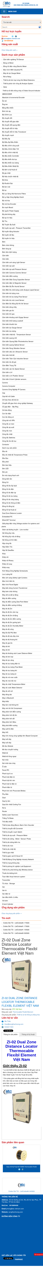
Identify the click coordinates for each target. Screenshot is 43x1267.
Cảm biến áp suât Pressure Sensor (14, 269)
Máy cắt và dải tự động (10, 595)
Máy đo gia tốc (7, 643)
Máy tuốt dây (6, 739)
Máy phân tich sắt (8, 718)
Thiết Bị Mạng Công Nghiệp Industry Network (18, 859)
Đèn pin (5, 472)
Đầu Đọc (5, 458)
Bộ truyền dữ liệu (8, 235)
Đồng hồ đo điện (8, 489)
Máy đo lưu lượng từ (9, 674)
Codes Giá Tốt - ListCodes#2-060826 (16, 933)
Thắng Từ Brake (8, 818)
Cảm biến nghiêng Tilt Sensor (13, 59)
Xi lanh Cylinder (7, 904)
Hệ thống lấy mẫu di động (11, 536)
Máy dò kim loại (7, 657)
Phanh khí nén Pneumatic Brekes (13, 791)
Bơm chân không (8, 245)
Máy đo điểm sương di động (12, 605)
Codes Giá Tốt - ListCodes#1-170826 (16, 926)
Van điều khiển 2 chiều (10, 897)
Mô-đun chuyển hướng (10, 749)
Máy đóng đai (7, 694)
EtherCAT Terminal (8, 520)
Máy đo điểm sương (9, 598)
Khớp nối (5, 557)
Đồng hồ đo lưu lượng (9, 496)
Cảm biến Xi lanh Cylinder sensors (14, 379)
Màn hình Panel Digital (10, 584)
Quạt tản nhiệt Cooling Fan (11, 804)
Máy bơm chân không (9, 591)
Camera (5, 382)
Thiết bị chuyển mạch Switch (12, 832)
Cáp (3, 393)
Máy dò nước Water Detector (12, 687)
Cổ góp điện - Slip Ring (10, 407)
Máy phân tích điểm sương (11, 712)
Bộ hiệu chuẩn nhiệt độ (10, 176)
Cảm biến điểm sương (10, 276)
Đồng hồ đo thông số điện (11, 503)
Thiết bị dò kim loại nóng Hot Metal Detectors (19, 80)
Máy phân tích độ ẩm (9, 715)
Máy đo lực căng (8, 660)
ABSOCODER (7, 94)
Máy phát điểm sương (9, 725)
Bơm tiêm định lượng (9, 252)
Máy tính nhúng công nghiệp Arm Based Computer (20, 736)
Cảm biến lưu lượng (9, 331)
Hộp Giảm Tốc (7, 547)
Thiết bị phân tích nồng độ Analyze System (18, 83)
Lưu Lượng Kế (7, 574)
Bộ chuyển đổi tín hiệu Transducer (14, 132)
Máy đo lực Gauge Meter (12, 73)
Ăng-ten (5, 104)
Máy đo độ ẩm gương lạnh (11, 622)
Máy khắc (5, 701)
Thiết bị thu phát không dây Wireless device (17, 870)
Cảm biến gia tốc (8, 310)
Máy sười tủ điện (8, 729)
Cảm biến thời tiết (8, 355)
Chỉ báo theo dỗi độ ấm (10, 400)
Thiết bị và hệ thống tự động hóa (28, 1015)
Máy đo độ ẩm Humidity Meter (12, 626)
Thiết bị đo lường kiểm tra (11, 842)
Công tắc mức (7, 431)
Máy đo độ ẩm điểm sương (11, 619)
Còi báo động (7, 410)
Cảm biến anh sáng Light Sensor (13, 262)
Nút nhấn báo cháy (8, 763)
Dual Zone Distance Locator (12, 513)
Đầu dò (4, 451)
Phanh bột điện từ (8, 777)
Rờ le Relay (7, 76)
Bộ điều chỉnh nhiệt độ (10, 152)
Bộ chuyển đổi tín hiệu (10, 128)
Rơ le (4, 808)
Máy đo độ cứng (8, 629)
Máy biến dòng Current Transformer (14, 588)
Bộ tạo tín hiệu (7, 218)
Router (4, 811)
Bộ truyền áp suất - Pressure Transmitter (16, 228)
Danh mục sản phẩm (9, 448)
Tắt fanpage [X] (38, 1254)
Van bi (4, 890)
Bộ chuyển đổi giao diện (10, 121)
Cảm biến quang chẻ (9, 338)
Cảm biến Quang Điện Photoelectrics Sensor (17, 341)
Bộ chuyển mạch (8, 135)
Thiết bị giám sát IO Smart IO (12, 856)
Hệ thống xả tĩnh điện (9, 540)
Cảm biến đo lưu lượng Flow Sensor (14, 297)
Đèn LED (5, 468)
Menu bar (12, 11)
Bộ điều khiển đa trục (9, 159)
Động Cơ (5, 482)
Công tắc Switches (8, 437)
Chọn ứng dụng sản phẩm (11, 913)
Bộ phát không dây (8, 214)
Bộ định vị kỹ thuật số (9, 169)
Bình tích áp (6, 111)
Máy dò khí (6, 646)
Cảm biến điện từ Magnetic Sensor (14, 283)
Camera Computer (8, 386)
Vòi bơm (5, 900)
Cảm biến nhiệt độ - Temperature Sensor (16, 334)
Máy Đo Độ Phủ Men (9, 633)
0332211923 (9, 1027)
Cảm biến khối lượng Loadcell (12, 321)
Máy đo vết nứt (7, 691)
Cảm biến (5, 255)
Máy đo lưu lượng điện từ (11, 663)
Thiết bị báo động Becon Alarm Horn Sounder (18, 825)
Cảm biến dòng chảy (9, 307)
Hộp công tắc (6, 543)
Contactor (5, 444)
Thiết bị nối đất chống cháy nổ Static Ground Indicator (21, 90)
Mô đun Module (7, 746)
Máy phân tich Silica (9, 722)
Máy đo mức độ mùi (9, 681)
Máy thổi (5, 732)
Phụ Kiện (5, 794)
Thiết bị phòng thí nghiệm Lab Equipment (16, 866)
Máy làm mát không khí (10, 705)
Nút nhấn (5, 760)
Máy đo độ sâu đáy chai (10, 636)
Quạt (4, 797)
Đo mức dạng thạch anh (10, 475)
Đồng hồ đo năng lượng (10, 499)
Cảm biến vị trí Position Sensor (13, 376)
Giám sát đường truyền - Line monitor (15, 529)
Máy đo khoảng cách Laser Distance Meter (17, 653)
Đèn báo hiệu (7, 465)
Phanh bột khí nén (8, 780)
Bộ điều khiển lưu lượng (10, 163)
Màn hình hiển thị (8, 581)
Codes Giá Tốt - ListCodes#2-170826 (16, 923)
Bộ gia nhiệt (6, 173)
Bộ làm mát (6, 187)
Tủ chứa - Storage (8, 883)
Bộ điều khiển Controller (10, 156)
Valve (5, 87)
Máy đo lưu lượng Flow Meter (12, 667)
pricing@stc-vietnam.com (12, 38)
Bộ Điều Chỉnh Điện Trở (10, 149)
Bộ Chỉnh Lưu (7, 114)
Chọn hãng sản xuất (9, 50)
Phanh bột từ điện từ (9, 784)
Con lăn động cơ (8, 417)
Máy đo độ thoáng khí (9, 639)
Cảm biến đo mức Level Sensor (13, 300)
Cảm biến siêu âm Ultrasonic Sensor (15, 352)
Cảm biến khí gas (8, 314)
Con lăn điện (6, 413)
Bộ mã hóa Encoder (9, 204)
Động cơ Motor (8, 63)
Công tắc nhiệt (7, 434)
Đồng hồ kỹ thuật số (9, 510)
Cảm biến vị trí (7, 372)
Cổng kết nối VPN (8, 420)
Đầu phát (5, 461)
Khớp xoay (6, 567)
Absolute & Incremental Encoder (13, 97)
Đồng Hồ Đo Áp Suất (9, 486)
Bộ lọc (4, 190)
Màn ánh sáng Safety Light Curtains (14, 578)
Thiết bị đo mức (7, 846)
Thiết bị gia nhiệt (8, 852)
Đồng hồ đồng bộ (8, 506)
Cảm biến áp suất (8, 266)
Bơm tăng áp (6, 248)
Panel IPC (5, 770)
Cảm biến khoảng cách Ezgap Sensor (15, 317)
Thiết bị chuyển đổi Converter (12, 828)
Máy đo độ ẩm (7, 608)
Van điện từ (6, 894)
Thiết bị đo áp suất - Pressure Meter (14, 835)
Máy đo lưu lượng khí (9, 670)
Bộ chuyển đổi (7, 118)
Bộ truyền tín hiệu (8, 238)
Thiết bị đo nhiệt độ (9, 849)
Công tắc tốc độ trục (9, 441)
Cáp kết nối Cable (8, 396)
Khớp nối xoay (7, 564)
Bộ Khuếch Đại (7, 183)
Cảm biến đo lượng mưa (10, 293)
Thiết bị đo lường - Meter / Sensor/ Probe (16, 839)
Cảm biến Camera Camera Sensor (14, 273)
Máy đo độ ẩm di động (10, 615)
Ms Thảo (8, 1021)
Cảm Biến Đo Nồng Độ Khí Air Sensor (15, 303)
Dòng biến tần (7, 479)
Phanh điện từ (7, 787)
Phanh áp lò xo (7, 773)
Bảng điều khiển (7, 108)
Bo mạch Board (7, 207)
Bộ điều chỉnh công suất (10, 145)
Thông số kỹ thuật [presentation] (28, 1034)
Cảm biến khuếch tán (9, 324)
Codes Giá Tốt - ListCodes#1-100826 (16, 930)
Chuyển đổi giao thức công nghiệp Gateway (17, 403)
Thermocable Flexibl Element (23, 1012)
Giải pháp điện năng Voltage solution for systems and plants (20, 525)
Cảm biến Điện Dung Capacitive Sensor (16, 279)
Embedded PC (7, 516)
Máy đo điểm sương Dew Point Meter (15, 602)
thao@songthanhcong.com (14, 1024)
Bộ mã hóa (6, 200)
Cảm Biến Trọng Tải (9, 365)
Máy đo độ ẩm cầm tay (10, 612)
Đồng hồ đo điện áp (9, 492)
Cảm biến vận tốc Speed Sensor (13, 369)
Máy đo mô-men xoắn (10, 677)
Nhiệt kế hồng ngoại (9, 756)
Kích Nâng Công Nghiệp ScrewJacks (15, 571)
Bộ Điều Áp (6, 139)
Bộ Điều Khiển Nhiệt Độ (10, 166)
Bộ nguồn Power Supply (10, 211)
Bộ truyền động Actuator (10, 231)
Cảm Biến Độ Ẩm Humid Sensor (13, 286)
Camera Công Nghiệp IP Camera (13, 389)
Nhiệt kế (5, 753)
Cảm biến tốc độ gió (9, 362)
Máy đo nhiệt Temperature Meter (13, 684)
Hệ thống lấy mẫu (8, 533)
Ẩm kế (4, 101)
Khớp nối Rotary (7, 560)
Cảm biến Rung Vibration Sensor (13, 348)
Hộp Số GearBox (8, 550)
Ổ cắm (4, 766)
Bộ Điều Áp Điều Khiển (10, 142)
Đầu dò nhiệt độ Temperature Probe (14, 455)
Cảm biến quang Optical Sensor (13, 345)
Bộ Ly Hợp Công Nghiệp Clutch (13, 197)
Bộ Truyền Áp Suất (8, 224)
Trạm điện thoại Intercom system (13, 876)
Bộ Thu (4, 221)
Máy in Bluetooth (8, 698)
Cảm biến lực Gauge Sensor (12, 328)
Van (3, 887)
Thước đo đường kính (9, 873)
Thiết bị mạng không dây (11, 863)
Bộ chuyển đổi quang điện (11, 125)
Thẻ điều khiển (7, 821)
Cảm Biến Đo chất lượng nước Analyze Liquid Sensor (20, 290)
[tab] (11, 1034)
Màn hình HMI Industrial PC (12, 70)
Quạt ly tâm (6, 801)
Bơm (3, 242)
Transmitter (6, 880)
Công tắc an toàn (8, 424)
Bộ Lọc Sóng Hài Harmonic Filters (14, 194)
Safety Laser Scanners (10, 815)
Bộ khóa (5, 180)
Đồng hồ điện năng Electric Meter (15, 66)
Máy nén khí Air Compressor (12, 708)
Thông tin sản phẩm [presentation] (10, 1034)
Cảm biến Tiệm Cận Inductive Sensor (15, 358)
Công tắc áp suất (8, 427)
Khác (4, 553)
